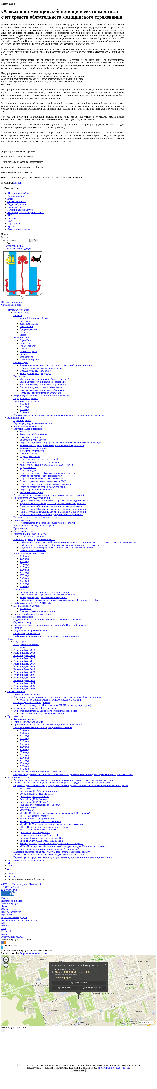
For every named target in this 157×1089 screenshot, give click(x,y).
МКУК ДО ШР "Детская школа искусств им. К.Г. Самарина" (51, 843)
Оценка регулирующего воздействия (32, 423)
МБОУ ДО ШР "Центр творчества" (38, 818)
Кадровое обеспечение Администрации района (44, 592)
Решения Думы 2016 (24, 661)
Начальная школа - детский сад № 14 (39, 835)
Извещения (25, 608)
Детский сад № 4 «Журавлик (35, 832)
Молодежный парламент (26, 644)
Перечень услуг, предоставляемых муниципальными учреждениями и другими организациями (63, 857)
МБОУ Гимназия (28, 807)
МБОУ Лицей (27, 810)
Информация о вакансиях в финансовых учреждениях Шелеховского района (60, 600)
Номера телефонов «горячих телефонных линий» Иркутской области (49, 625)
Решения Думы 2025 (24, 686)
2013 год (24, 766)
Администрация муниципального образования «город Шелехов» (54, 500)
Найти (34, 240)
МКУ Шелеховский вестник (34, 816)
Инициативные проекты (26, 401)
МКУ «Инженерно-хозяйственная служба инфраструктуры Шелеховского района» (63, 846)
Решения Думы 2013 (24, 652)
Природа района (28, 329)
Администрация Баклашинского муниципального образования (53, 511)
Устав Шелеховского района (28, 722)
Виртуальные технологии (33, 953)
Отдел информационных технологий (39, 459)
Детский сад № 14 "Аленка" (34, 799)
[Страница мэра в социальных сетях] (2, 947)
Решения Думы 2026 (24, 688)
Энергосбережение (23, 531)
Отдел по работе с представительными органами (45, 484)
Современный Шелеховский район (31, 318)
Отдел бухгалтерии (30, 456)
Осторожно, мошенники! (26, 633)
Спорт (23, 334)
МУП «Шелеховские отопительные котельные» (44, 827)
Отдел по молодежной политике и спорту (41, 478)
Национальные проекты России (30, 630)
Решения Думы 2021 (24, 675)
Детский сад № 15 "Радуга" (34, 802)
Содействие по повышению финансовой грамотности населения (47, 619)
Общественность (16, 691)
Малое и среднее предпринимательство (34, 539)
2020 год (24, 569)
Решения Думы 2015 (24, 658)
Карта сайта (7, 931)
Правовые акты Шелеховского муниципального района (42, 727)
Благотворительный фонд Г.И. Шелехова (34, 708)
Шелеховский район (18, 310)
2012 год (24, 769)
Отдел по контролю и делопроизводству (41, 475)
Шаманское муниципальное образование (41, 393)
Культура (24, 332)
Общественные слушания (26, 694)
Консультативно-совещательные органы (34, 525)
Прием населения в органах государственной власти (47, 522)
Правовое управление (31, 437)
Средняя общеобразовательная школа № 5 (41, 840)
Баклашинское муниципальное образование (43, 384)
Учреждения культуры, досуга (35, 373)
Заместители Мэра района (33, 434)
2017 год (24, 561)
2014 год (24, 763)
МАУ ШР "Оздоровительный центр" (39, 829)
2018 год (24, 564)
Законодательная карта (25, 719)
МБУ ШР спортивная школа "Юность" (40, 804)
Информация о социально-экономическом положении (41, 395)
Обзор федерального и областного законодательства (40, 771)
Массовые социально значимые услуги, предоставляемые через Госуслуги (52, 851)
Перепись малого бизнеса (33, 550)
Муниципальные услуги (20, 777)
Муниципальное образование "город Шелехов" (44, 379)
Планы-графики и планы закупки (37, 611)
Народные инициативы (25, 398)
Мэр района (26, 431)
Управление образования (33, 440)
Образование (26, 326)
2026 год (24, 412)
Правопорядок (21, 528)
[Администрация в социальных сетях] (2, 942)
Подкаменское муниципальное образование (43, 390)
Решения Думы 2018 (24, 666)
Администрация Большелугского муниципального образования (53, 503)
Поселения (19, 376)
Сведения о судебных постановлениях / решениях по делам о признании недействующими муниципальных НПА (73, 774)
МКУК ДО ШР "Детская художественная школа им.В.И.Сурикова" (55, 813)
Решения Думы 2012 (24, 650)
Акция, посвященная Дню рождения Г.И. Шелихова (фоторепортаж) (55, 705)
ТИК (9, 865)
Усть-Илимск (26, 357)
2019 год (24, 567)
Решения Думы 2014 (24, 655)
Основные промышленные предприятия (41, 368)
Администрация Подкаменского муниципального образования (53, 509)
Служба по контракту (24, 622)
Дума (10, 639)
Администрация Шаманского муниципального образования (51, 514)
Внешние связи (21, 337)
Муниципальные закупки (26, 605)
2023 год (24, 404)
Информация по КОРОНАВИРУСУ (32, 603)
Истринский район (30, 359)
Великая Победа (22, 312)
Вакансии (18, 589)
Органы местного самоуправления (31, 498)
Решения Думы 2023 (24, 680)
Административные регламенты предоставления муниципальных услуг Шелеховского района (63, 780)
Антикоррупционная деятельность (25, 860)
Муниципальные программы (28, 553)
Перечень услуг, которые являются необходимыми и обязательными (49, 854)
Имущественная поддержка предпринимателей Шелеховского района (56, 547)
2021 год (24, 572)
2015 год (24, 556)
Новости (17, 182)
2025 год (24, 409)
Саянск (23, 354)
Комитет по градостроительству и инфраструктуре (46, 464)
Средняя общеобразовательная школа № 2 (41, 838)
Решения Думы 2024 (24, 683)
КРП (9, 863)
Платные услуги (22, 788)
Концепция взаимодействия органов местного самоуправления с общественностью (57, 697)
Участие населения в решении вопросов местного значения (51, 699)
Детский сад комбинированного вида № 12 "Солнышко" (49, 849)
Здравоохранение (29, 323)
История (17, 315)
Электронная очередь (12, 936)
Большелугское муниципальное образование (43, 381)
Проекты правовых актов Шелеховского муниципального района (47, 724)
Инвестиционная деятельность (29, 534)
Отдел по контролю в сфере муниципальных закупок (47, 473)
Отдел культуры (28, 470)
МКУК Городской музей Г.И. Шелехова (40, 821)
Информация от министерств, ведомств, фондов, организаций (46, 636)
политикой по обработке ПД (114, 1067)
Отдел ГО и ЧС (28, 467)
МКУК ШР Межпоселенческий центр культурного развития (51, 824)
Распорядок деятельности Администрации (35, 517)
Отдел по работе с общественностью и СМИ (43, 481)
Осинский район (28, 351)
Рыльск (23, 348)
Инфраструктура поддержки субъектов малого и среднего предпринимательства (62, 545)
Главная (5, 898)
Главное (17, 628)
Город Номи (26, 340)
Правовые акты (15, 716)
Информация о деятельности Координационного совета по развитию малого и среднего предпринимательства (78, 542)
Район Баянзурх (28, 346)
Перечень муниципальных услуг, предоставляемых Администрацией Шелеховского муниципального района (70, 785)
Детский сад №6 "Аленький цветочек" (40, 791)
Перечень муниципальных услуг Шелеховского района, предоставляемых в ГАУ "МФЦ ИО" (62, 782)
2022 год (24, 575)
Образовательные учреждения (35, 370)
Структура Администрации (27, 428)
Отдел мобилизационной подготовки (39, 462)
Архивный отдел (28, 453)
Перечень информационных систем (32, 614)
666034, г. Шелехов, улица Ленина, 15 (21, 884)
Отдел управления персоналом (36, 489)
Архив (4, 934)
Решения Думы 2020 (24, 672)
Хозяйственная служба (31, 492)
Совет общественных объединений (31, 702)
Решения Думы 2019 (24, 669)
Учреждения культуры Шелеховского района (43, 597)
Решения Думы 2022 (24, 677)
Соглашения (19, 647)
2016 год (24, 558)
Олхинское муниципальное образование (41, 387)
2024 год (24, 406)
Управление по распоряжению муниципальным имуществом (52, 445)
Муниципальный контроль (27, 426)
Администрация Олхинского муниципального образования (51, 506)
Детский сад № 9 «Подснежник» (37, 793)
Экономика (25, 321)
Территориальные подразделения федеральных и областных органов (56, 365)
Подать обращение (23, 616)
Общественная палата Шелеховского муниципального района (45, 710)
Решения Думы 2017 (24, 663)
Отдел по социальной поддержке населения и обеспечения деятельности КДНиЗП (63, 442)
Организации (20, 362)
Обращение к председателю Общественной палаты (46, 713)
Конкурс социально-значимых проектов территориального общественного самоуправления (61, 415)
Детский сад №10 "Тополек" (34, 796)
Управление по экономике (33, 448)
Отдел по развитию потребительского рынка (43, 487)
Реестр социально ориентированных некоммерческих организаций (48, 495)
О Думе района (21, 641)
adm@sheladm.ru (9, 890)
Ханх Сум (25, 343)
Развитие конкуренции (32, 536)
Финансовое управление (33, 451)
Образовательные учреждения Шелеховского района (47, 594)
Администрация (15, 417)
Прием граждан (21, 520)
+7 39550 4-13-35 (10, 887)
